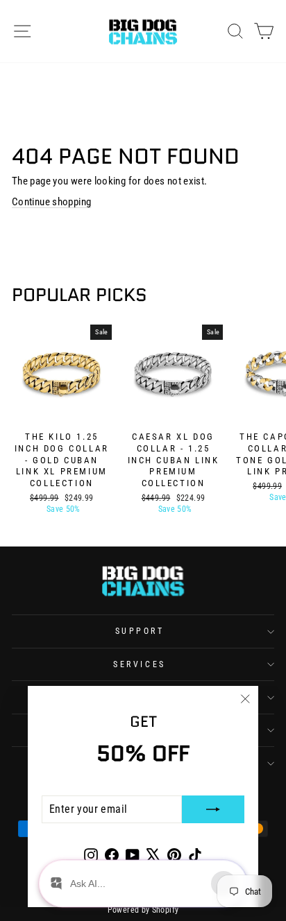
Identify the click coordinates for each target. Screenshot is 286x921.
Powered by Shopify (143, 910)
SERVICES (139, 664)
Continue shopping (51, 202)
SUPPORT (140, 631)
